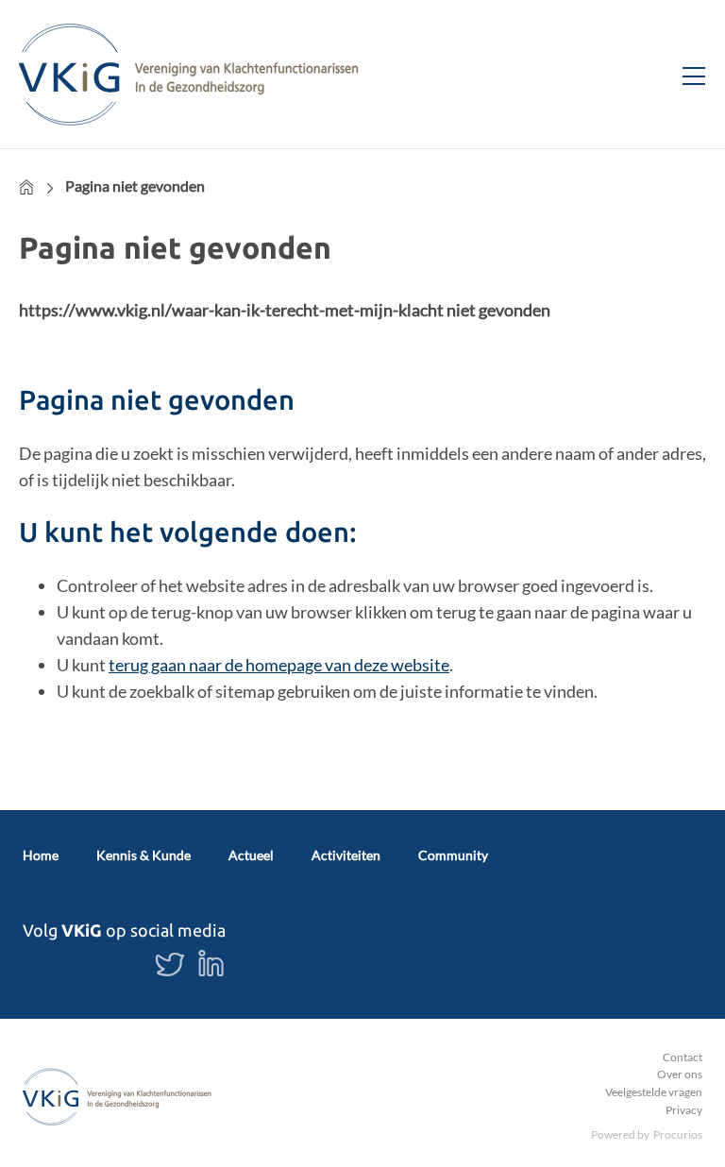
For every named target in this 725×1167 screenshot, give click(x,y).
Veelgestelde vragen (653, 1092)
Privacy (684, 1110)
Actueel (251, 855)
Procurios (677, 1134)
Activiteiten (346, 855)
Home (27, 186)
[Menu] (686, 73)
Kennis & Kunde (143, 855)
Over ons (679, 1074)
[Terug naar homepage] (189, 74)
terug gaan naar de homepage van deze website (279, 664)
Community (453, 855)
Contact (682, 1057)
